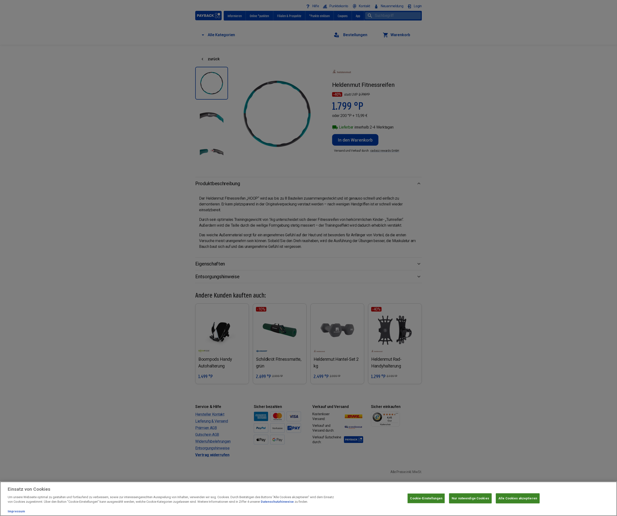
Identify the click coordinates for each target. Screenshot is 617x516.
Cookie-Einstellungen (426, 498)
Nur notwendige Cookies (470, 498)
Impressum (16, 511)
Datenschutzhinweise (277, 501)
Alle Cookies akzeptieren (517, 498)
